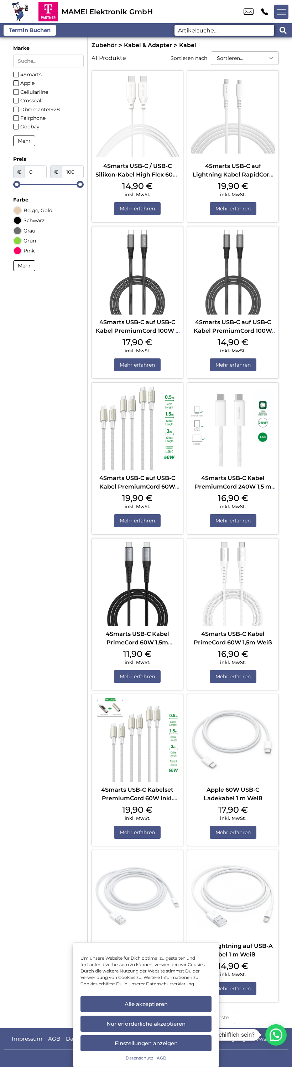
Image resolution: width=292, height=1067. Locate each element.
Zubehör (104, 45)
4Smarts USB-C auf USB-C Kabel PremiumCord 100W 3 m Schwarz (137, 331)
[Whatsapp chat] (276, 1035)
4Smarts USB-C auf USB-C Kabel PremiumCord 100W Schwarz (233, 331)
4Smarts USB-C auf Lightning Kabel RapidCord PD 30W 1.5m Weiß (233, 175)
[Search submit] (283, 30)
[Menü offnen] (281, 12)
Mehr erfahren (137, 208)
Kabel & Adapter (148, 45)
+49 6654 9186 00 (264, 11)
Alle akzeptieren (146, 1004)
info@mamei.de (248, 11)
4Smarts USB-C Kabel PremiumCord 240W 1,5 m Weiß (233, 487)
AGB (161, 1058)
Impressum (27, 1038)
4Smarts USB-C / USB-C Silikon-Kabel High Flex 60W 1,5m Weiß (137, 175)
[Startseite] (19, 11)
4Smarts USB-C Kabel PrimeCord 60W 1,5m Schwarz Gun (137, 642)
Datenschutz (139, 1058)
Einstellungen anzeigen (146, 1043)
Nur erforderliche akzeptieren (146, 1023)
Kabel (187, 45)
